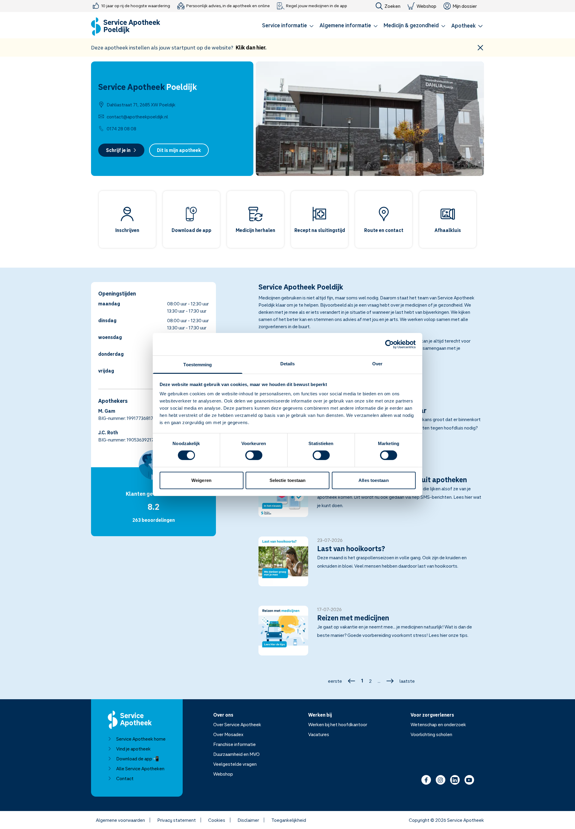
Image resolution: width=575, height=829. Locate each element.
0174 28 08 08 (121, 128)
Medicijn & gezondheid (411, 25)
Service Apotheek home (141, 738)
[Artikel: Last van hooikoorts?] (371, 564)
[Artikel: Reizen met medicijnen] (371, 634)
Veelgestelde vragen (235, 764)
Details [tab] (287, 363)
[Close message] (480, 47)
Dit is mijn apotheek (179, 150)
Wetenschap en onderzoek (438, 724)
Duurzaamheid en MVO (236, 754)
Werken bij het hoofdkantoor (337, 724)
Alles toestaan (373, 480)
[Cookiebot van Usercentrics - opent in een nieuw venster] (389, 344)
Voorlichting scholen (431, 734)
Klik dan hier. (251, 47)
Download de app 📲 (137, 758)
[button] (288, 26)
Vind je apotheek (133, 748)
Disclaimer (248, 820)
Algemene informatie (345, 25)
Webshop (426, 6)
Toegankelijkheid (288, 820)
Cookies (216, 820)
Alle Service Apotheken (140, 768)
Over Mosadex (228, 734)
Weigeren (201, 480)
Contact (125, 778)
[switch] (253, 455)
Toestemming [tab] (197, 364)
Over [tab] (377, 363)
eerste (335, 681)
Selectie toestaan (288, 480)
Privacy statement (176, 820)
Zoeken (392, 6)
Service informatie (284, 25)
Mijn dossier (465, 6)
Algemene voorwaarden (120, 820)
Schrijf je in (118, 150)
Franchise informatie (234, 744)
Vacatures (318, 734)
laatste (407, 681)
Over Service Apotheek (237, 724)
